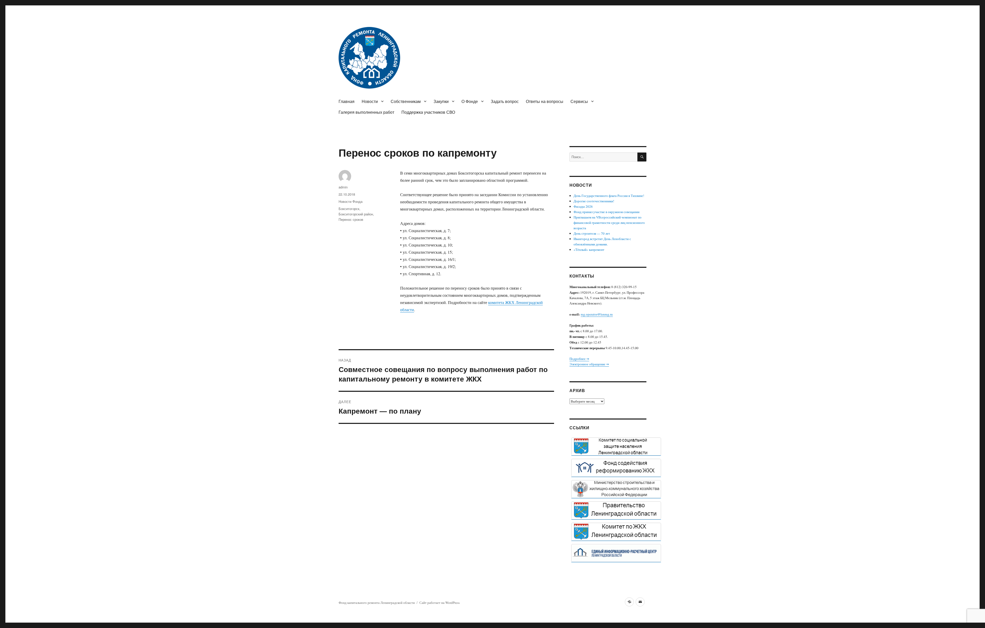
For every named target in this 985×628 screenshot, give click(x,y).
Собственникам (406, 101)
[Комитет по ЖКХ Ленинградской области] (616, 532)
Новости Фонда (350, 201)
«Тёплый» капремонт (589, 249)
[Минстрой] (616, 489)
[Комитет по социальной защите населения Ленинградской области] (616, 446)
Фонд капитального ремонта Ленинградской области (377, 602)
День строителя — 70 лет (592, 233)
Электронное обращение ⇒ (589, 364)
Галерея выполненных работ (366, 112)
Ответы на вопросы (544, 101)
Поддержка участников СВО (428, 112)
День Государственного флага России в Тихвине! (609, 195)
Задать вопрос (505, 101)
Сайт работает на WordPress (439, 602)
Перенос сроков (351, 219)
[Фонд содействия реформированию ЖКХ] (616, 468)
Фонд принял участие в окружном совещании (606, 212)
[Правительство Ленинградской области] (616, 510)
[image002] (616, 553)
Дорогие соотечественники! (594, 201)
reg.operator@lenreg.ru (597, 314)
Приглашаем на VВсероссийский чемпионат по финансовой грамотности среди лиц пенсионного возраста (609, 222)
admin (343, 187)
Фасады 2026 (583, 206)
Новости (370, 101)
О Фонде (469, 101)
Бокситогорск (349, 208)
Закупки (441, 101)
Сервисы (579, 101)
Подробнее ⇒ (579, 358)
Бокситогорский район (356, 214)
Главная (346, 101)
